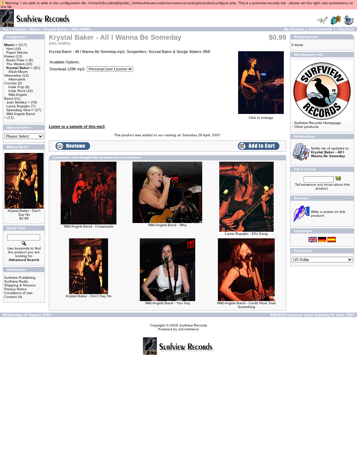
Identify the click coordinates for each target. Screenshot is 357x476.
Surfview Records (193, 325)
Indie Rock (16, 91)
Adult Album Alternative (16, 73)
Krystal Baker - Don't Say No (24, 212)
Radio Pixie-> (17, 60)
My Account (294, 29)
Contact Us (13, 297)
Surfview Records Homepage (317, 123)
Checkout (345, 29)
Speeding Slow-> (20, 110)
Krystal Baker (55, 29)
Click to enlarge (261, 118)
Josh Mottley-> (18, 102)
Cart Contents (320, 29)
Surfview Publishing (20, 277)
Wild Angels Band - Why (167, 225)
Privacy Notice (15, 289)
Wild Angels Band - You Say (167, 303)
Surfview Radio (16, 281)
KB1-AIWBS (81, 29)
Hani (10, 49)
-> (10, 45)
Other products (306, 127)
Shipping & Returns (20, 285)
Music (35, 29)
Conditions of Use (18, 293)
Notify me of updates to (330, 152)
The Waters (15, 64)
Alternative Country (14, 81)
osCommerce (188, 329)
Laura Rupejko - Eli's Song (246, 234)
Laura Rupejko (18, 106)
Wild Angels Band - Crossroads (88, 226)
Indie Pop (16, 87)
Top (5, 29)
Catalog (19, 29)
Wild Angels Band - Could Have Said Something (246, 305)
